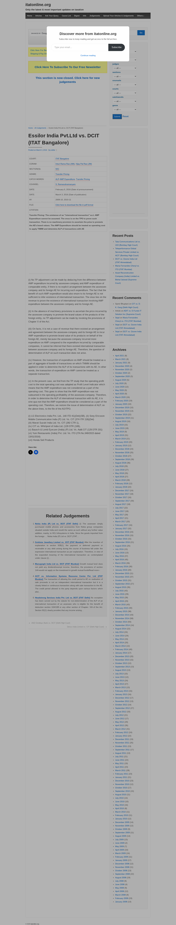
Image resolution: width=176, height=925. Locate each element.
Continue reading (88, 55)
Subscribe (117, 47)
